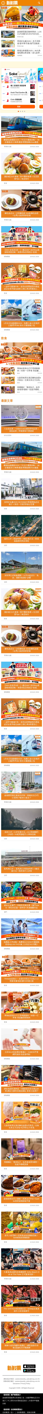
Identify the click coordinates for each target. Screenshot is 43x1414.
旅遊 (5, 508)
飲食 (5, 183)
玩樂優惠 (19, 55)
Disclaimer (16, 1383)
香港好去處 (20, 36)
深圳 (5, 545)
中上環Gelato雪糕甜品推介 (17, 1401)
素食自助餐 (31, 1412)
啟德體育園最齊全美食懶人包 (13, 1398)
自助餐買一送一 (8, 1412)
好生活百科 (7, 435)
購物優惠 (7, 256)
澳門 (5, 912)
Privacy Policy (25, 1383)
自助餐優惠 (21, 1412)
